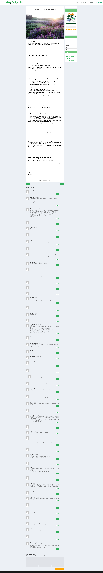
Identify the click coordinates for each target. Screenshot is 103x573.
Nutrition (86, 2)
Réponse (57, 205)
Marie (31, 516)
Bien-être (91, 2)
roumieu (31, 253)
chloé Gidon (32, 313)
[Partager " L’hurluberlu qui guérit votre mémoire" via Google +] (46, 180)
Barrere (31, 286)
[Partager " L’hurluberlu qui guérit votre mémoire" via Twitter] (45, 180)
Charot (31, 306)
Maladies (77, 2)
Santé (67, 49)
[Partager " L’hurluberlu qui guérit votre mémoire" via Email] (50, 180)
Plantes (82, 2)
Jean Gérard (32, 448)
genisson (31, 402)
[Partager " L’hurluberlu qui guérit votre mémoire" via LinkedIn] (48, 180)
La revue (99, 2)
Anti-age (95, 2)
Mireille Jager (32, 197)
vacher (31, 247)
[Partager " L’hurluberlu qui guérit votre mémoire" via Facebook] (43, 180)
